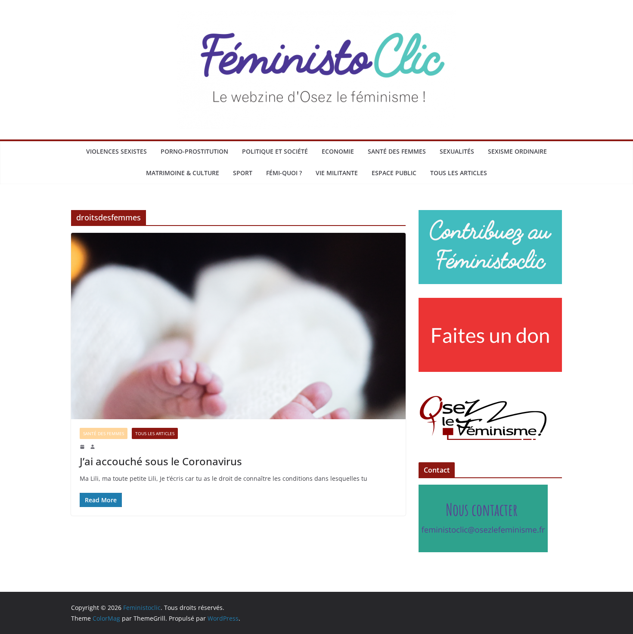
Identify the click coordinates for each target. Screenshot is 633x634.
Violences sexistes (116, 151)
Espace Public (394, 173)
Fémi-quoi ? (284, 173)
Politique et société (275, 151)
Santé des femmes (397, 151)
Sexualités (457, 151)
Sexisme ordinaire (517, 151)
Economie (338, 151)
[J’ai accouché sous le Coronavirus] (238, 326)
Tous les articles (458, 173)
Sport (242, 173)
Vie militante (337, 173)
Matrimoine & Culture (182, 173)
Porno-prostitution (194, 151)
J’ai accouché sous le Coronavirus (161, 461)
